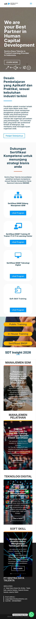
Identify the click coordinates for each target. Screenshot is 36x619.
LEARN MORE (12, 62)
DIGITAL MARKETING (14, 501)
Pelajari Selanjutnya (14, 136)
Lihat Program (18, 213)
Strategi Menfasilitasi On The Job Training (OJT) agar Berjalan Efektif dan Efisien (18, 433)
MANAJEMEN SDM (14, 388)
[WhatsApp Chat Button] (31, 614)
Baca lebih (18, 403)
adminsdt (14, 386)
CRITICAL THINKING (13, 551)
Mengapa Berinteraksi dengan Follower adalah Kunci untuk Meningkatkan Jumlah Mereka (18, 490)
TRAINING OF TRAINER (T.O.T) (17, 443)
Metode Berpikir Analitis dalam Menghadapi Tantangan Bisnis (18, 542)
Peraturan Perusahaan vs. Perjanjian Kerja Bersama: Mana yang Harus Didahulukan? (18, 377)
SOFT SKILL (23, 551)
